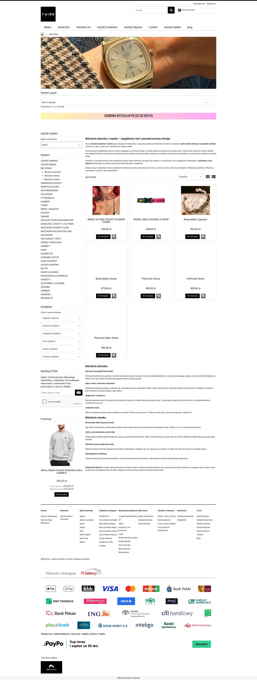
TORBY (44, 205)
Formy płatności (164, 520)
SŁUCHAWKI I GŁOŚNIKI (52, 283)
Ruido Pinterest (203, 531)
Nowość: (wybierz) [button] (50, 349)
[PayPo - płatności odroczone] (128, 644)
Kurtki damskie (125, 541)
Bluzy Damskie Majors (108, 527)
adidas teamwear (87, 520)
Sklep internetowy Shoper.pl (128, 678)
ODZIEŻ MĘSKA (48, 164)
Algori (121, 524)
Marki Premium (203, 516)
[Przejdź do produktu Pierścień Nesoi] (195, 260)
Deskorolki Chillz (106, 542)
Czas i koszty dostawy (166, 524)
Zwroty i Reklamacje (49, 516)
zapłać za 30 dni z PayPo (93, 634)
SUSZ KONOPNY (49, 261)
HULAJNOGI (47, 194)
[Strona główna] (48, 14)
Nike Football (85, 535)
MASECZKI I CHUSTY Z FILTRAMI (57, 224)
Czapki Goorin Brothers (128, 516)
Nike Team (84, 538)
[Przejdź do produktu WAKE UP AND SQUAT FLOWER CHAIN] (106, 201)
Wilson (82, 542)
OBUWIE (45, 216)
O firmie (200, 535)
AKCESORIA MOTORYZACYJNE (56, 231)
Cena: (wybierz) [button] (49, 341)
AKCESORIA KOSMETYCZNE (55, 227)
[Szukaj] (171, 10)
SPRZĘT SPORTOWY (51, 242)
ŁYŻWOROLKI (47, 198)
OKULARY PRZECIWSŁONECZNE (57, 220)
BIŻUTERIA (46, 168)
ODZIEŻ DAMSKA (49, 161)
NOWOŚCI (46, 294)
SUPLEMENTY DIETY (51, 239)
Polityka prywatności (185, 516)
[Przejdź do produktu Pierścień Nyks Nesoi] (106, 319)
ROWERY (45, 201)
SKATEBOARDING (49, 190)
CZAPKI (102, 546)
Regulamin (181, 520)
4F (120, 520)
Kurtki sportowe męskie (128, 538)
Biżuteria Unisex (52, 179)
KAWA (43, 250)
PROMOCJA (47, 298)
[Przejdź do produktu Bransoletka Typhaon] (195, 201)
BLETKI (44, 268)
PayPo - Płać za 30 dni (167, 516)
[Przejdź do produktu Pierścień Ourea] (151, 260)
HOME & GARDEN (49, 272)
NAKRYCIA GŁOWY (50, 187)
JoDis (121, 534)
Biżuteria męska (51, 175)
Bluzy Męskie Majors (107, 524)
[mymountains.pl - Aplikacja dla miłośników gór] (51, 667)
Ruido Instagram (203, 527)
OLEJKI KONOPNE (50, 264)
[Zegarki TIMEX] (128, 63)
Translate (60, 107)
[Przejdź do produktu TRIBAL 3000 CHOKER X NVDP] (151, 201)
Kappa (82, 527)
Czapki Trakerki (105, 538)
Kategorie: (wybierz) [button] (51, 318)
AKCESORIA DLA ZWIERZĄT (54, 276)
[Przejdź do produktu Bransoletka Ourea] (106, 260)
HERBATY (45, 246)
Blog (198, 538)
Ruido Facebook (203, 524)
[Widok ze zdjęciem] (208, 177)
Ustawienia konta (145, 520)
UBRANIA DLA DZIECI (51, 183)
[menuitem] (48, 27)
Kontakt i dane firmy (205, 520)
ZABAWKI (45, 290)
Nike (81, 531)
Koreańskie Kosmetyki (108, 520)
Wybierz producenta (49, 139)
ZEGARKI (45, 287)
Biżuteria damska (52, 172)
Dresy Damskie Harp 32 (109, 531)
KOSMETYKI (47, 253)
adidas (82, 516)
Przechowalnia (144, 524)
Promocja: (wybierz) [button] (51, 357)
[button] (114, 236)
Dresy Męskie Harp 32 (108, 535)
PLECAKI (45, 213)
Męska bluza (124, 552)
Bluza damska (124, 549)
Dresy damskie (125, 545)
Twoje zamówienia (145, 516)
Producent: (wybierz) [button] (51, 326)
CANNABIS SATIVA (50, 257)
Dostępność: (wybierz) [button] (52, 334)
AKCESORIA (47, 235)
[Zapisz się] (78, 393)
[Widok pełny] (214, 177)
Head (82, 524)
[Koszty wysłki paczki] (128, 116)
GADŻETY (46, 279)
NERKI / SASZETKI (50, 209)
